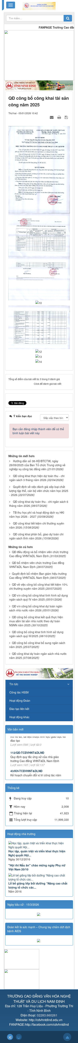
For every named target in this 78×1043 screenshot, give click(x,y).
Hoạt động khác (19, 717)
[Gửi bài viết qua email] (52, 117)
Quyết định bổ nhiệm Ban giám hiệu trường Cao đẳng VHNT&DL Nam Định (38, 576)
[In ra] (59, 117)
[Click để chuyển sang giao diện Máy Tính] (19, 1037)
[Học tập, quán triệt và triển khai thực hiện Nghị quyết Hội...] (39, 845)
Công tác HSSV (19, 692)
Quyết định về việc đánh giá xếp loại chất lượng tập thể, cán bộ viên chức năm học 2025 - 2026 (38, 491)
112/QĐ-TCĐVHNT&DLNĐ (27, 742)
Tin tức (13, 684)
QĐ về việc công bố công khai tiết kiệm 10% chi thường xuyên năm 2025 (38, 586)
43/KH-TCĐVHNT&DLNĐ (26, 761)
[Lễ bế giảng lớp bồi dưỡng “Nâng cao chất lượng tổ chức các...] (39, 877)
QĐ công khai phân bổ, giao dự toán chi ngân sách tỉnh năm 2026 (36, 536)
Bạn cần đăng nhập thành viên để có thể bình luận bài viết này (38, 431)
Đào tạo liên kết (19, 709)
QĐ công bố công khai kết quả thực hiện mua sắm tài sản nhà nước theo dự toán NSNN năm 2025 (36, 621)
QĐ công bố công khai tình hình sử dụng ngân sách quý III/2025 (36, 634)
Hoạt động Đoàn (19, 700)
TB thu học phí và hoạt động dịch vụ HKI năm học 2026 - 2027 (36, 514)
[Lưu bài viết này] (67, 117)
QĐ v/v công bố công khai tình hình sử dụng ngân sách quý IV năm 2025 (38, 597)
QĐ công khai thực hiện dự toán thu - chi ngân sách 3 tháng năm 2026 (36, 478)
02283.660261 (47, 1015)
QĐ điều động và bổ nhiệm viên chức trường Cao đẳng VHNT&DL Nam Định (38, 554)
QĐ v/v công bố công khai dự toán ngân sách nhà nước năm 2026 (35, 608)
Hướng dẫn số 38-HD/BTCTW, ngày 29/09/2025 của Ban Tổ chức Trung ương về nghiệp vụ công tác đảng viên (37, 465)
